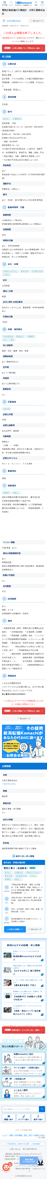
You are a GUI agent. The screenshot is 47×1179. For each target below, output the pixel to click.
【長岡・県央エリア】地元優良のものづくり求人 (27, 1012)
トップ (4, 1135)
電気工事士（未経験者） (16, 868)
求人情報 (4, 5)
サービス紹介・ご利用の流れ (26, 1067)
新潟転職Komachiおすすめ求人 (27, 958)
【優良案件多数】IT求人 (24, 985)
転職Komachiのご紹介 (24, 1054)
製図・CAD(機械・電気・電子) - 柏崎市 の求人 (27, 1135)
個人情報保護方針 (30, 1149)
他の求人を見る (10, 784)
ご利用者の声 (20, 1078)
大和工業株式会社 (14, 20)
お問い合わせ (15, 1149)
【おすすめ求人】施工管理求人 (27, 972)
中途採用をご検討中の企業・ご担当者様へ (24, 1143)
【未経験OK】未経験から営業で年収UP (27, 998)
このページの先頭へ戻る (23, 1130)
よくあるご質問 (21, 1090)
